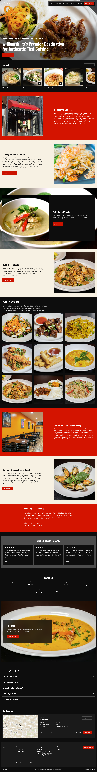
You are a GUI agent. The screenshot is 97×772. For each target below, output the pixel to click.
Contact (59, 749)
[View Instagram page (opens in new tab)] (6, 770)
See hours (78, 732)
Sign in (80, 3)
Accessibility (30, 762)
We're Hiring (19, 749)
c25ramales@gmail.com (62, 726)
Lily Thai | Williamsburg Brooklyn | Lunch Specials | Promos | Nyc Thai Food (44, 753)
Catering (58, 3)
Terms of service (20, 762)
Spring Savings (20, 751)
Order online (87, 732)
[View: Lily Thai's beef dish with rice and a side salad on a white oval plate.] (48, 389)
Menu (51, 3)
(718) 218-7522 (59, 724)
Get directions (87, 718)
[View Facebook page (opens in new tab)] (3, 770)
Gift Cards (40, 749)
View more (7, 557)
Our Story (66, 3)
